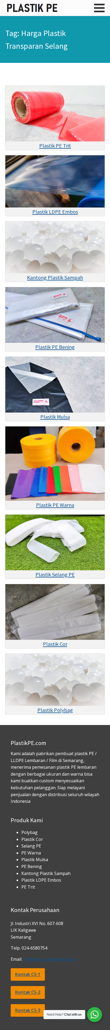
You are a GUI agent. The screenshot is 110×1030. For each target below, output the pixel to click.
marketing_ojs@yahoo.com (50, 959)
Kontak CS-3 (27, 1010)
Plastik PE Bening (55, 347)
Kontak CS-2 (27, 992)
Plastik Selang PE (55, 574)
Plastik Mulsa (55, 416)
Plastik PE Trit (55, 145)
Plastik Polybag (55, 710)
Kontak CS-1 (27, 974)
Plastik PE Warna (55, 505)
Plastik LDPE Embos (55, 211)
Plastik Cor (55, 644)
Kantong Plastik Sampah (55, 277)
